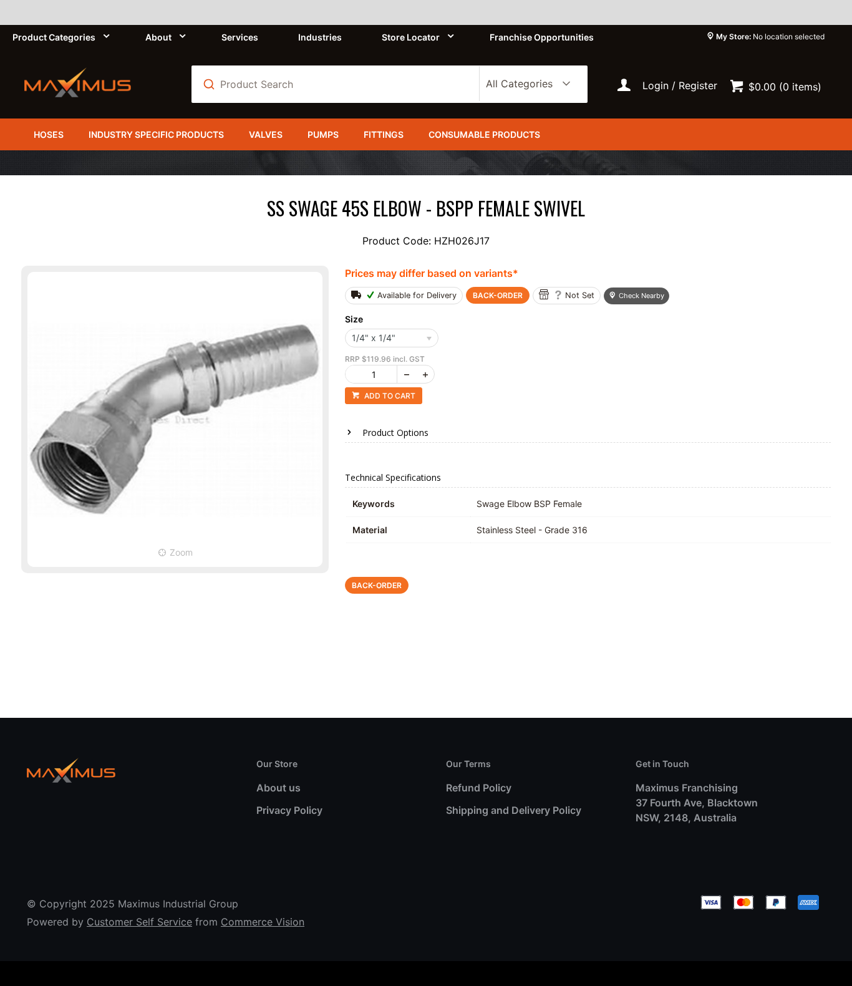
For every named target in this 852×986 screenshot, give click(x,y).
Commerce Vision (262, 922)
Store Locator (411, 37)
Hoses (49, 134)
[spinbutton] (374, 374)
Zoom (181, 552)
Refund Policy (478, 787)
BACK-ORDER (498, 295)
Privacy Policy (289, 810)
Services (239, 37)
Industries (320, 37)
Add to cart (388, 395)
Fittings (384, 134)
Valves (266, 134)
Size (354, 319)
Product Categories (53, 37)
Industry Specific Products (156, 134)
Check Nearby (641, 295)
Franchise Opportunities (542, 37)
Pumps (323, 134)
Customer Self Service (139, 922)
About (158, 37)
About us (278, 787)
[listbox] (526, 84)
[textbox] (342, 84)
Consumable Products (484, 134)
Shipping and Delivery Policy (513, 810)
